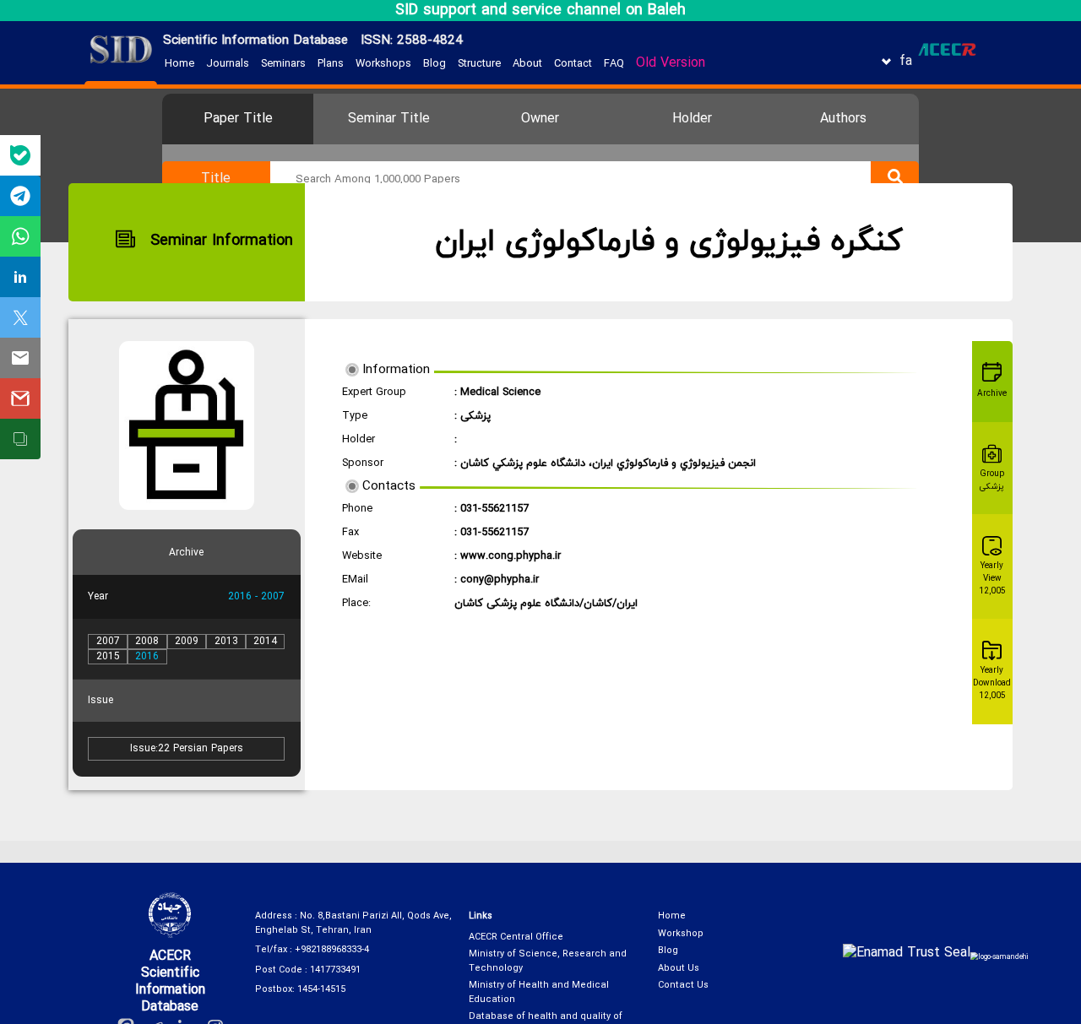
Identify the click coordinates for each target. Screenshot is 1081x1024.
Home (179, 64)
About (527, 64)
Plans (331, 64)
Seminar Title (389, 119)
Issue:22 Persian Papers (186, 749)
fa (905, 61)
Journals (227, 64)
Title (216, 179)
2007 (108, 641)
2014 (265, 641)
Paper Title (238, 119)
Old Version (670, 63)
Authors (843, 119)
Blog (434, 64)
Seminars (283, 64)
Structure (479, 64)
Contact (573, 64)
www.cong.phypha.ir (510, 556)
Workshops (383, 64)
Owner (540, 119)
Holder (692, 119)
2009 (186, 641)
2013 (226, 641)
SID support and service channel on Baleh (540, 10)
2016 (147, 657)
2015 (108, 657)
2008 (147, 641)
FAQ (614, 64)
